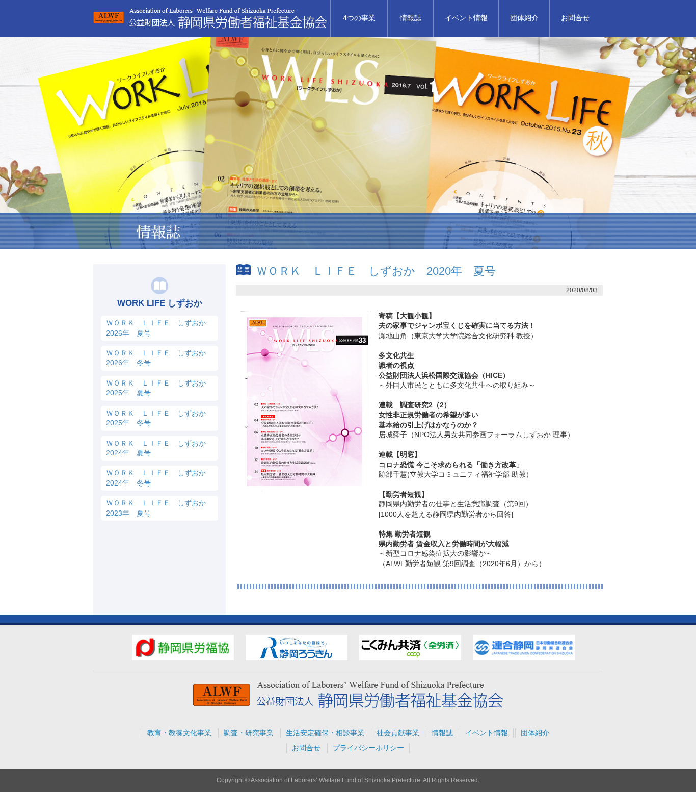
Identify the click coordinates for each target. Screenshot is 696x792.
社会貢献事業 (398, 733)
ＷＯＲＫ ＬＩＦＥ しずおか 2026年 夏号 (159, 328)
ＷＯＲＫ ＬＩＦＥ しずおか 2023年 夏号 (159, 508)
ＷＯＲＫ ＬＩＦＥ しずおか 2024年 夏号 (159, 448)
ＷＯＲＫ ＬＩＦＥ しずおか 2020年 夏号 (376, 271)
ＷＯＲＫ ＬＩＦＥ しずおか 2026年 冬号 (159, 358)
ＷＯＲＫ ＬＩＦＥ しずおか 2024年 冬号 (159, 478)
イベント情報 (466, 18)
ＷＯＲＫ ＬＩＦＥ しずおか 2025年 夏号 (159, 388)
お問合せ (575, 18)
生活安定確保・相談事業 (325, 733)
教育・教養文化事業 (179, 733)
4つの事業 (359, 18)
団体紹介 (524, 18)
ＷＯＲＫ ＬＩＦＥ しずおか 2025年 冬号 (159, 418)
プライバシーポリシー (368, 748)
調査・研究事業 (249, 733)
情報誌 (410, 18)
